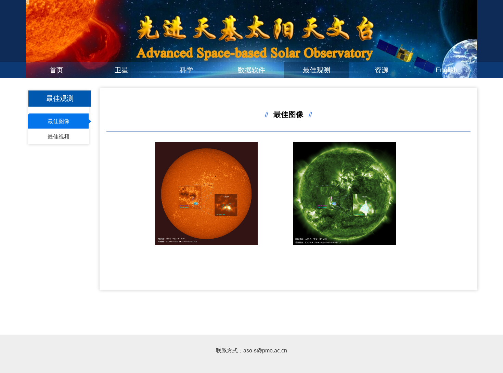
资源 (381, 70)
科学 (186, 70)
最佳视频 (58, 137)
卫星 (121, 70)
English (446, 70)
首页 (56, 70)
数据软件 (251, 70)
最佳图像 (58, 121)
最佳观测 (316, 70)
